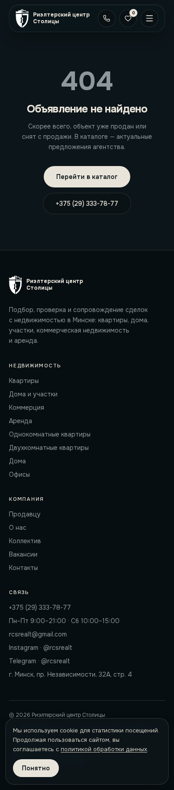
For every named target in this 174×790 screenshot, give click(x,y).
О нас (17, 528)
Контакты (23, 568)
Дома (17, 461)
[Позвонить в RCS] (107, 18)
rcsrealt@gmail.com (38, 634)
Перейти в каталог (87, 177)
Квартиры (24, 381)
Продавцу (25, 514)
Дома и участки (33, 394)
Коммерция (26, 407)
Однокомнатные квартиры (50, 434)
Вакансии (23, 554)
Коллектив (25, 541)
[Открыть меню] (149, 18)
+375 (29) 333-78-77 (87, 204)
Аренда (20, 421)
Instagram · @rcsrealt (40, 648)
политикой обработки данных (104, 749)
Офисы (19, 474)
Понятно (36, 768)
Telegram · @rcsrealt (39, 661)
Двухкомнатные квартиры (49, 448)
